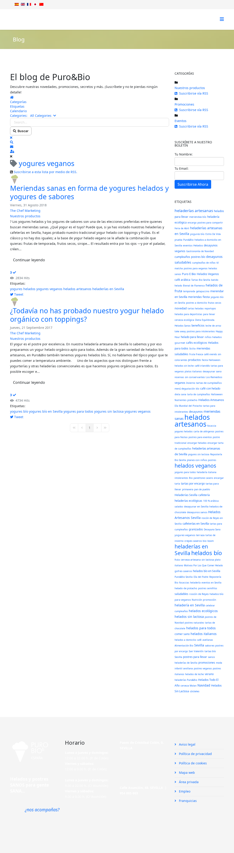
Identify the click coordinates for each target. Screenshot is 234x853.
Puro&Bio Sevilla (184, 576)
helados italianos (204, 634)
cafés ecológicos (196, 343)
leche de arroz (213, 325)
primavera (187, 489)
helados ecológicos (203, 611)
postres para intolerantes (201, 331)
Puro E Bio (189, 274)
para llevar (209, 314)
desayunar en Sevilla (196, 506)
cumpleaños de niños (203, 262)
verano (209, 674)
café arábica (182, 280)
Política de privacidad (195, 754)
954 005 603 (129, 793)
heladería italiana (206, 472)
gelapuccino (202, 291)
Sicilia (192, 348)
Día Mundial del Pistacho (188, 405)
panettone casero (203, 478)
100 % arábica (211, 500)
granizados (196, 529)
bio (205, 540)
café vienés (210, 354)
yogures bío (19, 411)
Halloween (217, 394)
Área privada (188, 782)
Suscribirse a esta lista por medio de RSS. (45, 172)
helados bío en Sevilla (206, 571)
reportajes (210, 308)
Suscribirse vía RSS (192, 93)
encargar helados (197, 442)
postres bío (198, 257)
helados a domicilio (185, 639)
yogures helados (22, 289)
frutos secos (214, 302)
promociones (206, 663)
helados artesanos (77, 289)
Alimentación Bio (184, 645)
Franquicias (187, 800)
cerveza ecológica (184, 320)
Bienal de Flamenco (194, 285)
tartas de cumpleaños (209, 382)
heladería (195, 582)
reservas (179, 377)
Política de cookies (192, 763)
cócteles (194, 691)
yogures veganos (49, 289)
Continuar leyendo (29, 259)
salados (179, 506)
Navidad (203, 685)
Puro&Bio (188, 239)
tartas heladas (196, 308)
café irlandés (202, 365)
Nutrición (197, 599)
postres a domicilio (196, 302)
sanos (211, 657)
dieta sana (180, 394)
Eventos (180, 121)
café (199, 639)
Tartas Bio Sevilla (200, 279)
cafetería (204, 495)
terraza (200, 535)
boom (210, 540)
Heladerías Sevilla (186, 495)
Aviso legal (186, 744)
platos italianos (193, 371)
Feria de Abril (182, 228)
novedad (181, 308)
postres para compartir (210, 222)
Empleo (184, 791)
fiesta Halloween (211, 360)
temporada (189, 291)
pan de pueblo (202, 489)
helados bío (206, 553)
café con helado (210, 388)
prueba (178, 239)
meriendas (195, 297)
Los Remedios (214, 377)
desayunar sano (212, 371)
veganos (180, 383)
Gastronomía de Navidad (200, 251)
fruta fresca (196, 354)
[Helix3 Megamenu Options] (222, 19)
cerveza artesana (191, 559)
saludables (181, 594)
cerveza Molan (189, 685)
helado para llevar (192, 337)
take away (180, 331)
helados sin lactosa (189, 616)
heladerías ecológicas (188, 501)
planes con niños (197, 460)
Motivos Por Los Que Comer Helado (203, 565)
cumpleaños (182, 257)
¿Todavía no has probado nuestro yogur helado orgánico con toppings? (87, 315)
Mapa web (186, 772)
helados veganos (195, 465)
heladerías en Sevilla (108, 289)
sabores (209, 645)
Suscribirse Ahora (193, 184)
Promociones (184, 104)
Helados (198, 245)
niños (208, 337)
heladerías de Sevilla (186, 662)
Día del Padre (201, 576)
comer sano (182, 634)
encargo (192, 222)
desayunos (196, 412)
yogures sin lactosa (109, 411)
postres (212, 460)
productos (194, 360)
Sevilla (199, 645)
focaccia (211, 425)
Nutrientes (180, 400)
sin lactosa (208, 559)
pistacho (192, 400)
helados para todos (201, 628)
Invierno (190, 382)
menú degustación (185, 388)
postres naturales (194, 622)
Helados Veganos (208, 274)
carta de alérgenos (204, 431)
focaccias (184, 582)
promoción (209, 599)
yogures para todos (78, 411)
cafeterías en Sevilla (196, 523)
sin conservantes (195, 377)
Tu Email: (182, 168)
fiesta (206, 297)
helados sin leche (184, 365)
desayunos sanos (197, 512)
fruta (177, 559)
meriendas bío (197, 216)
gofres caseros (183, 571)
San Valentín (196, 651)
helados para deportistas (188, 314)
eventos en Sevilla (211, 582)
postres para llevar (195, 657)
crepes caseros (193, 540)
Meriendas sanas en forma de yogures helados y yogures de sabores (89, 192)
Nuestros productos (25, 216)
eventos (187, 245)
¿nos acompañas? (42, 810)
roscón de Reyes (199, 594)
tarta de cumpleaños (198, 394)
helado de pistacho (186, 588)
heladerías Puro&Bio (186, 679)
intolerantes (181, 478)
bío (197, 388)
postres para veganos (195, 268)
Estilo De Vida (213, 234)
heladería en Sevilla (190, 605)
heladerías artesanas (194, 210)
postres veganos (203, 668)
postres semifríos (207, 588)
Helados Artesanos (211, 400)
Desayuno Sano (212, 529)
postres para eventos (200, 437)
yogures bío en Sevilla (46, 411)
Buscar (22, 131)
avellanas (207, 639)
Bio (191, 478)
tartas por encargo (193, 483)
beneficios (198, 325)
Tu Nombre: (184, 154)
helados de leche (194, 674)
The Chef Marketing (25, 210)
